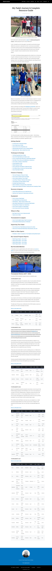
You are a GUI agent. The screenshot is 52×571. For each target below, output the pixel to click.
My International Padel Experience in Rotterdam (21, 221)
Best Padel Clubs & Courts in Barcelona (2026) (21, 213)
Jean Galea (6, 1)
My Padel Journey (15, 567)
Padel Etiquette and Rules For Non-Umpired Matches (23, 148)
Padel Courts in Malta (17, 214)
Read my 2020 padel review (16, 308)
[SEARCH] (48, 1)
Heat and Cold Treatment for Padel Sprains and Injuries (23, 193)
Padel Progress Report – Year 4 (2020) (20, 243)
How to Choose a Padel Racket (18, 198)
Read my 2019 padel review (16, 363)
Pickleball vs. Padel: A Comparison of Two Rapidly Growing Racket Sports (26, 233)
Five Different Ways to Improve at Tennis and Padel (22, 168)
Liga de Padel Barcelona (15, 334)
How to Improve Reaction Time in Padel (20, 178)
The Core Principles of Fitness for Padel (20, 175)
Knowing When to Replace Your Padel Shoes (21, 204)
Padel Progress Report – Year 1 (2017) (19, 238)
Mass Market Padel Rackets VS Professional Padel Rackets (23, 203)
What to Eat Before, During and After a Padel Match (22, 184)
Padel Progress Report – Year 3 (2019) (20, 242)
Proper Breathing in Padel (17, 163)
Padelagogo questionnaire (30, 106)
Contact (39, 567)
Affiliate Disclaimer (25, 567)
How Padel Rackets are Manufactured (20, 200)
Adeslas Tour (34, 331)
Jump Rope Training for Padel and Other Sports (21, 179)
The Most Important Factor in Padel (19, 155)
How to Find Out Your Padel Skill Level (20, 146)
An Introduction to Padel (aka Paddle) (20, 143)
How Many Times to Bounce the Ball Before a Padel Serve (23, 160)
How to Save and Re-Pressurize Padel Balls (21, 208)
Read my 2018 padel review (16, 407)
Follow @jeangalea (26, 562)
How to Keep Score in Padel (18, 145)
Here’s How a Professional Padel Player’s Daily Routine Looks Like (25, 228)
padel (28, 39)
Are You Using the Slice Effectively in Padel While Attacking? (24, 158)
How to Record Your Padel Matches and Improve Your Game (24, 226)
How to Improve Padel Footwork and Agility (21, 176)
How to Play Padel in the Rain (18, 169)
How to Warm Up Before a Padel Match (20, 161)
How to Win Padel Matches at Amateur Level (21, 156)
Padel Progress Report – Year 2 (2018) (20, 240)
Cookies (33, 567)
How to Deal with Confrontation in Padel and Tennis (22, 166)
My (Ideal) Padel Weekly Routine (19, 183)
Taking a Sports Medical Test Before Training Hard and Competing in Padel (27, 186)
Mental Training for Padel (17, 164)
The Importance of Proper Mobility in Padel (21, 181)
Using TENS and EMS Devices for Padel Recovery (22, 191)
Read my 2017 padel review (16, 460)
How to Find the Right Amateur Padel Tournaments (22, 220)
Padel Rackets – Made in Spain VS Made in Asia (21, 201)
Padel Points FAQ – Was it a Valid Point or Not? (21, 150)
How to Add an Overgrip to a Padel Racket (20, 206)
